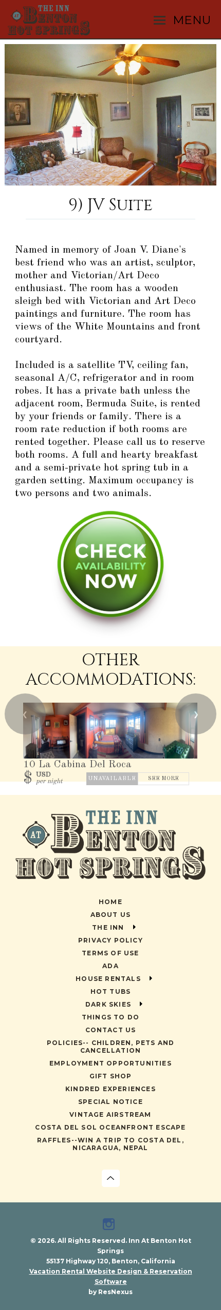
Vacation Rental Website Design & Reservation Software (110, 1276)
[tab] (110, 180)
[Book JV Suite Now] (110, 635)
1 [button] (110, 180)
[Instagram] (110, 1225)
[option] (111, 115)
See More (163, 779)
